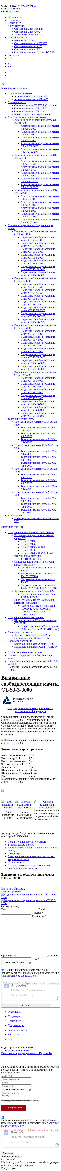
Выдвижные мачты (25, 40)
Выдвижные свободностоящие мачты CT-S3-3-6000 (38, 379)
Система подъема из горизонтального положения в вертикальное (29, 866)
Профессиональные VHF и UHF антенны (31, 532)
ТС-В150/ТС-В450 (31, 558)
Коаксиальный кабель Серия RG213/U (35, 646)
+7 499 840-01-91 (27, 5)
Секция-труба (15, 853)
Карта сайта (45, 1053)
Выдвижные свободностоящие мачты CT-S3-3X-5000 (38, 356)
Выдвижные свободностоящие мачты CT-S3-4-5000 (38, 338)
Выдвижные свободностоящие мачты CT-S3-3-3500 (38, 285)
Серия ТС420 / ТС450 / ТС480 (37, 553)
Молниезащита (16, 862)
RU (10, 63)
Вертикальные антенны (27, 555)
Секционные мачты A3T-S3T (30, 43)
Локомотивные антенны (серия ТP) (34, 591)
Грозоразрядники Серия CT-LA (31, 638)
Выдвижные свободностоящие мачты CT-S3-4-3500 (38, 291)
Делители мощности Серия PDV (32, 635)
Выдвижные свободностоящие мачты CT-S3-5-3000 (38, 250)
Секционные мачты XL (27, 49)
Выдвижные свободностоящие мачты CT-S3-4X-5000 (38, 362)
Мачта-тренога (16, 515)
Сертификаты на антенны (28, 28)
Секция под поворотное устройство (28, 841)
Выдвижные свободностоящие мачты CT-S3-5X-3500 (38, 320)
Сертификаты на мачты (27, 31)
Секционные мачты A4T (28, 46)
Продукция (14, 20)
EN (9, 66)
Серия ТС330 (28, 550)
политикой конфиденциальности (20, 975)
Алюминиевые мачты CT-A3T (31, 96)
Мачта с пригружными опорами (32, 114)
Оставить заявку (10, 11)
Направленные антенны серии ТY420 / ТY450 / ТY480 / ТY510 (39, 586)
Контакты (13, 55)
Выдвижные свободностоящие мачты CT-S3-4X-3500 (38, 315)
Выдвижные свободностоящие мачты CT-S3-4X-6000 (38, 408)
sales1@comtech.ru (11, 8)
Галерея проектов (17, 37)
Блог (10, 58)
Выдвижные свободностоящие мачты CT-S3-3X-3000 (38, 262)
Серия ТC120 (28, 544)
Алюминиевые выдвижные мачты (27, 117)
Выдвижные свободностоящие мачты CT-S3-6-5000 (38, 350)
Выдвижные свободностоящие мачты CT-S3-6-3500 (38, 303)
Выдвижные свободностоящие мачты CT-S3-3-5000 (38, 332)
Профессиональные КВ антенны (26, 617)
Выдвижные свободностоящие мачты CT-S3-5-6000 (38, 391)
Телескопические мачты (21, 418)
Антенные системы (12, 527)
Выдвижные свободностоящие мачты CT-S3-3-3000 (38, 238)
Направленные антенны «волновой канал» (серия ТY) (34, 563)
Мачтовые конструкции (14, 88)
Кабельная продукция (20, 640)
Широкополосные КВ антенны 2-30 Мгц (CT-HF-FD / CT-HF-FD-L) (40, 628)
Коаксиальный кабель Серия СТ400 (34, 643)
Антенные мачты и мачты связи (25, 652)
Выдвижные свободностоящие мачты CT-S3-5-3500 (38, 297)
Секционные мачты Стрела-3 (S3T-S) (34, 52)
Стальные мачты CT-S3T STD (30, 108)
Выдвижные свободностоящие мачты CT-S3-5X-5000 (38, 367)
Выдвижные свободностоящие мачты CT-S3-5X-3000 (38, 274)
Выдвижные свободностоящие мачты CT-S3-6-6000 (38, 397)
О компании (14, 17)
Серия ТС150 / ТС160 (33, 547)
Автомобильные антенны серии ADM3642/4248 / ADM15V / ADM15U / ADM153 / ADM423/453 (38, 610)
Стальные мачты (17, 102)
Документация (16, 25)
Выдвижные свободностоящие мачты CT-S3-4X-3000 (38, 268)
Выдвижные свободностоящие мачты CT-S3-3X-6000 (38, 403)
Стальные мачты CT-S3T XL (30, 111)
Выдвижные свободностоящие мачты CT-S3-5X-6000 (38, 414)
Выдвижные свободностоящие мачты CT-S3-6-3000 (38, 256)
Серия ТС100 (28, 541)
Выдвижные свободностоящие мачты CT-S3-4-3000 (38, 244)
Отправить (26, 1005)
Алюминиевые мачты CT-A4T (31, 99)
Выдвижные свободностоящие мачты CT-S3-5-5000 (38, 344)
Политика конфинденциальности (20, 1053)
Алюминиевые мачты (20, 93)
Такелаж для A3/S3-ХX (21, 844)
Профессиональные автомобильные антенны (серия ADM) (34, 601)
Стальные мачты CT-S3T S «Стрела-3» (35, 105)
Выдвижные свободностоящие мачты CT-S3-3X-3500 (38, 309)
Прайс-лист (14, 22)
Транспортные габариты (27, 34)
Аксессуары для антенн (21, 632)
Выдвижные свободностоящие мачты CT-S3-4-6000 (38, 385)
